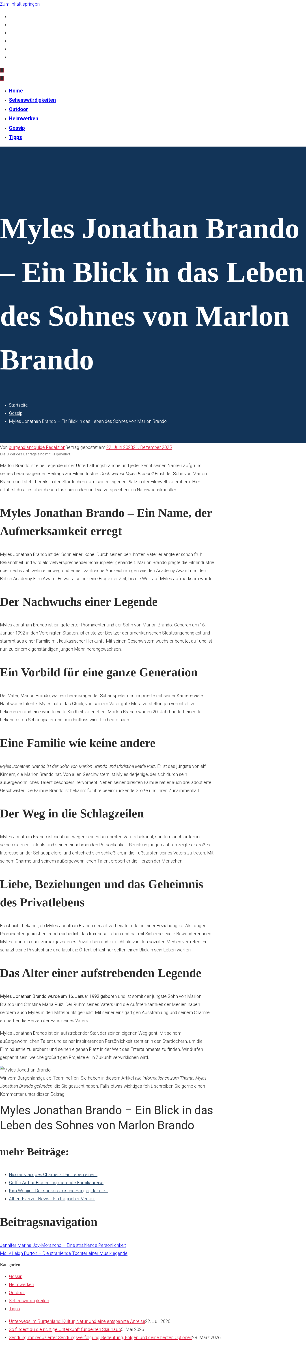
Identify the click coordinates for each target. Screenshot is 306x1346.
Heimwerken (21, 41)
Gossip (15, 49)
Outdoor (17, 32)
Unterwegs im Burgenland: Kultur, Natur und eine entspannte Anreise (77, 1321)
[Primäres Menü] (2, 70)
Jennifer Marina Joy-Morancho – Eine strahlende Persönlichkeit (63, 1245)
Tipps (14, 57)
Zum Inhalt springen (20, 4)
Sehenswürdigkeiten (28, 24)
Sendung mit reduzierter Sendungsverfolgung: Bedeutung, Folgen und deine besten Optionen (100, 1337)
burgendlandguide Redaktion (37, 447)
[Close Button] (2, 78)
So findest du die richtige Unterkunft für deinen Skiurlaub (65, 1329)
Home (15, 16)
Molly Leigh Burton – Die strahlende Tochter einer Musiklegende (63, 1253)
